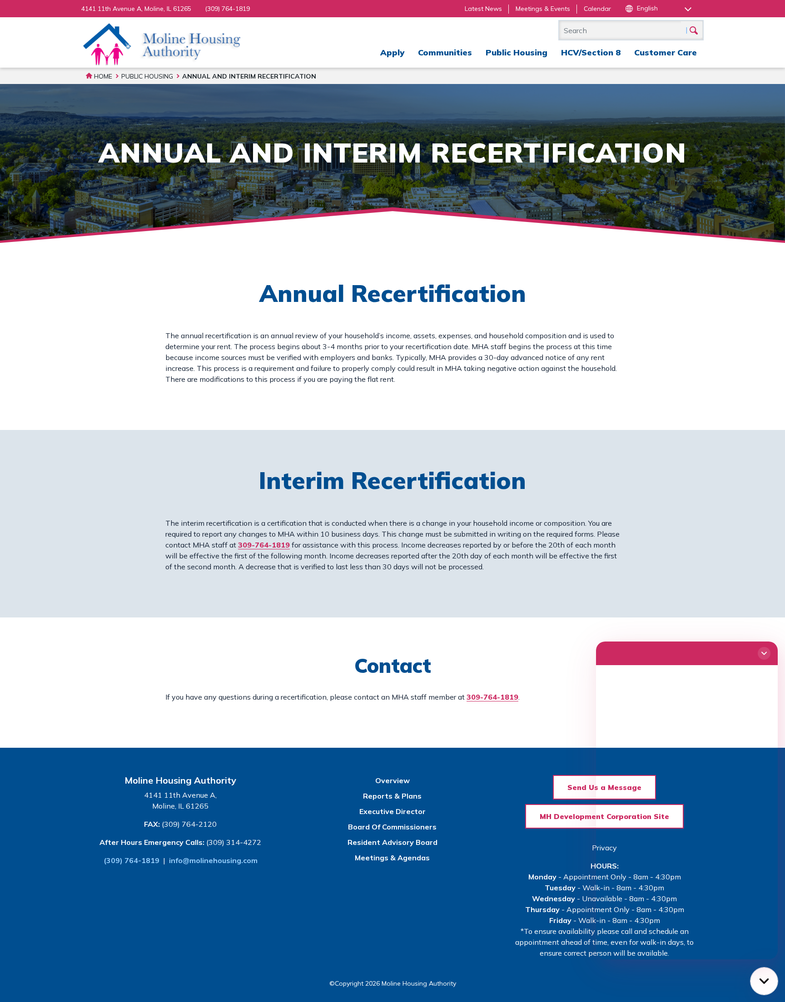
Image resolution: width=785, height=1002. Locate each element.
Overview (392, 780)
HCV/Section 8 (591, 52)
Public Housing (516, 52)
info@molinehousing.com (213, 860)
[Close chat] (764, 653)
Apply (392, 52)
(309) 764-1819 (227, 9)
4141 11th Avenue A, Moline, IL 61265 (136, 9)
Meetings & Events (543, 9)
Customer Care (665, 52)
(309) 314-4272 (233, 842)
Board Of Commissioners (392, 826)
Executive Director (392, 811)
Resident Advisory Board (392, 842)
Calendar (597, 9)
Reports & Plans (392, 795)
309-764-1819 (264, 544)
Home (102, 76)
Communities (445, 52)
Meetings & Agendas (392, 857)
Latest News (483, 9)
